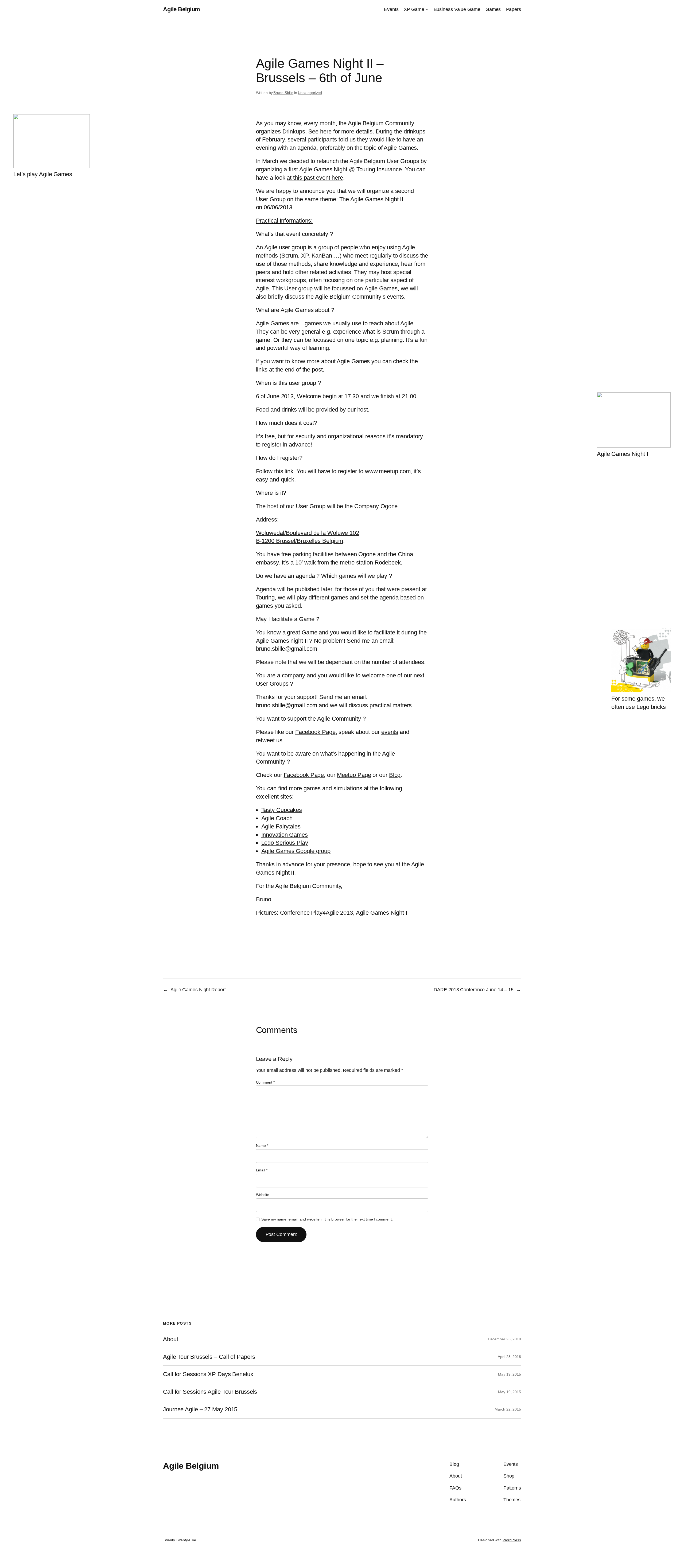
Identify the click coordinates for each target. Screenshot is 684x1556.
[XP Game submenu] (427, 9)
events (389, 732)
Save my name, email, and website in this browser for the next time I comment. (326, 1219)
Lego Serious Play (284, 842)
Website (262, 1194)
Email (261, 1170)
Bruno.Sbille (283, 92)
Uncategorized (310, 92)
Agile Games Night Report (198, 989)
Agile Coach (277, 818)
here (326, 131)
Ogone (389, 506)
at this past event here (315, 177)
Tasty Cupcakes (281, 810)
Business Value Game (457, 9)
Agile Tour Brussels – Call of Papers (209, 1357)
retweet (265, 740)
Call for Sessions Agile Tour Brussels (210, 1392)
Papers (513, 9)
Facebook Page (315, 732)
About (170, 1339)
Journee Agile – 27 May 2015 (200, 1409)
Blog (395, 775)
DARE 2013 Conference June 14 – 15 (474, 989)
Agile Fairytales (281, 826)
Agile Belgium (181, 9)
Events (391, 9)
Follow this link (274, 471)
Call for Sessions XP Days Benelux (208, 1374)
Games (493, 9)
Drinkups (293, 131)
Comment (265, 1082)
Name (262, 1145)
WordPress (512, 1540)
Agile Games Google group (296, 851)
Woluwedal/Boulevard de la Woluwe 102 (307, 533)
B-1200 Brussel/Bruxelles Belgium (299, 541)
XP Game (414, 9)
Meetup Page (354, 775)
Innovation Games (284, 834)
